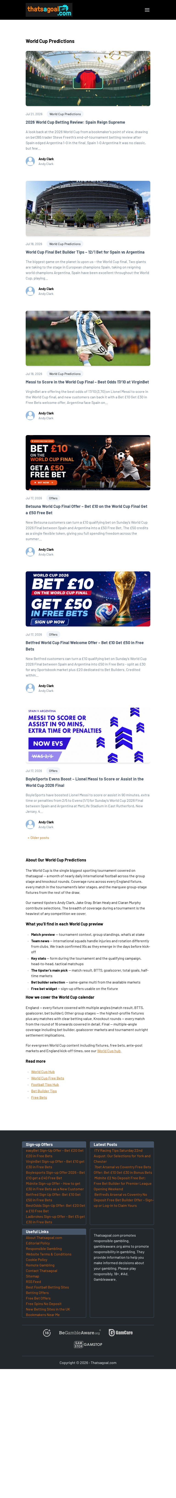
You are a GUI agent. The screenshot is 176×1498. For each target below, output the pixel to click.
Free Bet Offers (38, 1298)
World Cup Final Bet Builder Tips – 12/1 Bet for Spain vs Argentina (85, 251)
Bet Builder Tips (44, 1091)
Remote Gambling (40, 1265)
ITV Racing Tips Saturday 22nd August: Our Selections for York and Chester (122, 1155)
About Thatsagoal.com (44, 1237)
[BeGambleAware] (79, 1335)
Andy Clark (46, 159)
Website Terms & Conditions (49, 1254)
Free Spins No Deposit (44, 1303)
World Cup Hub (43, 1071)
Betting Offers (37, 1292)
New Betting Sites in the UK (48, 1309)
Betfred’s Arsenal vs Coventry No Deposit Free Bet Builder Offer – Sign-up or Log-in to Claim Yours (124, 1199)
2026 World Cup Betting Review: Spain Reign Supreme (75, 122)
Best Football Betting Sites (47, 1287)
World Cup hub (109, 1050)
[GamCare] (120, 1335)
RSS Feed (33, 1281)
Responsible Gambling (44, 1248)
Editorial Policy (38, 1243)
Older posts (39, 837)
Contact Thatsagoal (41, 1270)
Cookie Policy (36, 1259)
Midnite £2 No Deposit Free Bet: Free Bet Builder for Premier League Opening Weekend (123, 1183)
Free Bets (39, 1097)
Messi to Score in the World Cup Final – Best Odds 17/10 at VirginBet (87, 381)
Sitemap (32, 1276)
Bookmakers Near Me (43, 1314)
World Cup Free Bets (47, 1078)
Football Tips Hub (45, 1084)
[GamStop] (88, 1346)
